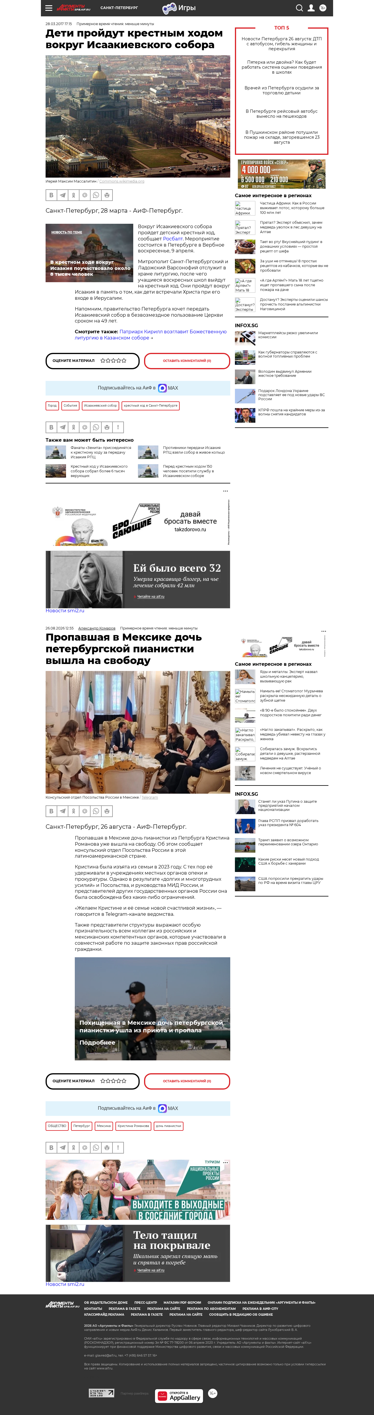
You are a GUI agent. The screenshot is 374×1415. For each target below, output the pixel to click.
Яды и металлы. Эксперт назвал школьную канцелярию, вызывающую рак (289, 676)
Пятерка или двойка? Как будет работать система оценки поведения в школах (282, 67)
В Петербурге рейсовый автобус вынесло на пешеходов (282, 114)
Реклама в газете (125, 1309)
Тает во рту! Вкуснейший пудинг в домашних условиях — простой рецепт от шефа (291, 246)
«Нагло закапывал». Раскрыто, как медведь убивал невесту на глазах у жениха (292, 734)
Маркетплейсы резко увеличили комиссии (288, 335)
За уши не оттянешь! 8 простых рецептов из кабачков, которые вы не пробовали (294, 266)
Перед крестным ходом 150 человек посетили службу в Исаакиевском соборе (188, 471)
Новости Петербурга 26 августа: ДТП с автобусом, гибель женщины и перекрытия (282, 44)
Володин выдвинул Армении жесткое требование (284, 374)
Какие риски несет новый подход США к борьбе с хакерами (288, 861)
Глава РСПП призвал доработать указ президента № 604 (288, 823)
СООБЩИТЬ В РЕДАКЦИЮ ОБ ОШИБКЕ (241, 1315)
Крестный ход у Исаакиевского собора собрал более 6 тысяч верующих (99, 471)
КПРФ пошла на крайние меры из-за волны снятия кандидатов (291, 412)
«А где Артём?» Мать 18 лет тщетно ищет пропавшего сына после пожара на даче (291, 285)
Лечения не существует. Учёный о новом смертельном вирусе (290, 770)
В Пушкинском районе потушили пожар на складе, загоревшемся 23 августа (282, 137)
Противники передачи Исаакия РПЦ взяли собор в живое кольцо (194, 450)
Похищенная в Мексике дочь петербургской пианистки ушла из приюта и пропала (151, 1026)
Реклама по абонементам (211, 1309)
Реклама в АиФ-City (260, 1309)
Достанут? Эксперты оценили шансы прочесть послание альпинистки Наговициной (294, 304)
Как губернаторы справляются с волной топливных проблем (287, 354)
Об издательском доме (106, 1303)
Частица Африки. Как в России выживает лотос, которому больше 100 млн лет (292, 208)
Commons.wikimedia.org (121, 181)
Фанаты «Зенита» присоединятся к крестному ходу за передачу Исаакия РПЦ (101, 452)
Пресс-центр (145, 1303)
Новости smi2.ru (65, 610)
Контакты (93, 1309)
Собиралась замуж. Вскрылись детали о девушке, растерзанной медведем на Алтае (290, 753)
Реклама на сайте (163, 1309)
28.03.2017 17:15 (59, 24)
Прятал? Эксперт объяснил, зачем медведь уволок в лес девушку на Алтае (291, 227)
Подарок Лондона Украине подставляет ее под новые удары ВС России (291, 395)
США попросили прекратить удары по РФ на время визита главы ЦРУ (290, 881)
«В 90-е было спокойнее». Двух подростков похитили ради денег (291, 712)
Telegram (150, 797)
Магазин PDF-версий (182, 1303)
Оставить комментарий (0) (187, 361)
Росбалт (173, 239)
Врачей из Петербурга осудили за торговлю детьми (282, 91)
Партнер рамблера (134, 1393)
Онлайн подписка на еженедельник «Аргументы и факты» (262, 1303)
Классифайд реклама (104, 1315)
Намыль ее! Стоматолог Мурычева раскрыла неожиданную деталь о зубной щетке (291, 696)
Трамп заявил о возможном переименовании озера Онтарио (288, 842)
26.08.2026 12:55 (60, 628)
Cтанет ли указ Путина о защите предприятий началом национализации (287, 806)
